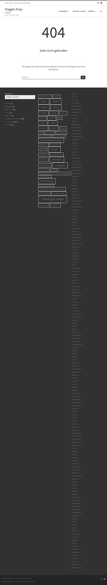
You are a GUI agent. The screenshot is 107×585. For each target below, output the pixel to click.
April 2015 (75, 387)
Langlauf (60, 165)
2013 (44, 107)
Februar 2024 (76, 158)
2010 (56, 96)
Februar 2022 (76, 228)
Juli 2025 (74, 115)
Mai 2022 (74, 219)
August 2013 (75, 445)
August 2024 (75, 140)
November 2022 (76, 201)
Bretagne (8, 107)
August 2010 (75, 540)
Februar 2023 (76, 195)
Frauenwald (57, 155)
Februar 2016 (76, 363)
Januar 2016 (75, 366)
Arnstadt (49, 133)
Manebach (44, 170)
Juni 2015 (74, 381)
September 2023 (77, 173)
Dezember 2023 (77, 164)
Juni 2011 (74, 522)
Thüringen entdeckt (12, 119)
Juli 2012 (74, 482)
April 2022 (75, 222)
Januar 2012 (75, 500)
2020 (59, 118)
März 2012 (75, 494)
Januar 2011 (75, 537)
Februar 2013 (76, 464)
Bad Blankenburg (45, 136)
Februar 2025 (76, 124)
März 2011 (75, 531)
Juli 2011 (74, 519)
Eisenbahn (55, 144)
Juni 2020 (74, 262)
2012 (56, 101)
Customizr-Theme (30, 581)
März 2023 (75, 192)
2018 (42, 118)
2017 (63, 113)
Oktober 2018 (76, 292)
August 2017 (75, 320)
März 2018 (75, 308)
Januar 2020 (75, 271)
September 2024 (77, 137)
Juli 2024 (74, 143)
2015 (43, 113)
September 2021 (77, 244)
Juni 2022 (74, 216)
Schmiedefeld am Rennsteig (52, 189)
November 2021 (76, 237)
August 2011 (75, 516)
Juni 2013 (74, 451)
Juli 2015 (74, 378)
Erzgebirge (43, 154)
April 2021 (75, 253)
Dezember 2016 (77, 335)
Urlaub (7, 125)
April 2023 (75, 189)
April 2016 (75, 360)
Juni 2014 (74, 415)
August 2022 (75, 210)
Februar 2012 (76, 497)
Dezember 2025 (77, 106)
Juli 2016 (74, 351)
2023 (43, 128)
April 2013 (75, 458)
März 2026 (75, 100)
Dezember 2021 (77, 234)
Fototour (8, 110)
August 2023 (75, 176)
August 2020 (75, 259)
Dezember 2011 (77, 503)
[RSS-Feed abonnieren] (98, 3)
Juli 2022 (74, 213)
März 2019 (75, 283)
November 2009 (76, 552)
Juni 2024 (74, 146)
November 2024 (76, 130)
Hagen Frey (10, 578)
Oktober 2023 (76, 170)
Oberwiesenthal (45, 176)
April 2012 (75, 491)
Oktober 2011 (76, 509)
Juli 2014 (74, 412)
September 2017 (77, 317)
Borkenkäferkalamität (51, 140)
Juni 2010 (74, 546)
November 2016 (76, 338)
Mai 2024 (74, 149)
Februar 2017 (76, 332)
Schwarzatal (58, 193)
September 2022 (77, 207)
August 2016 (75, 348)
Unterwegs (9, 122)
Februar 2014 (76, 427)
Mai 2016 (74, 357)
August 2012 (75, 479)
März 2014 (75, 424)
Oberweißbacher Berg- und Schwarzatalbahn (55, 173)
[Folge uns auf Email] (101, 3)
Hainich (43, 160)
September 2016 (77, 344)
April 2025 (75, 121)
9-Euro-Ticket (45, 96)
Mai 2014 (74, 418)
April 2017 (75, 326)
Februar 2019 (76, 286)
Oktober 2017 (76, 314)
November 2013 (76, 436)
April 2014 (75, 421)
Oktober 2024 (76, 134)
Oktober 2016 (76, 341)
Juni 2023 (74, 182)
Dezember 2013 (77, 433)
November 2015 (76, 369)
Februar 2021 (76, 256)
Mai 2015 (74, 384)
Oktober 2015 (76, 372)
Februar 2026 (76, 103)
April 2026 (75, 97)
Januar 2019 (75, 289)
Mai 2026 (74, 94)
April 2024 (75, 152)
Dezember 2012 (77, 470)
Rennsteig (47, 181)
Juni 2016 (74, 354)
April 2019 (75, 280)
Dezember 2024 (77, 127)
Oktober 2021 (76, 240)
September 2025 (77, 112)
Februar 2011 (76, 534)
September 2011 (77, 512)
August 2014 (75, 409)
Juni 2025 (74, 118)
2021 (42, 123)
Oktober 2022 (76, 204)
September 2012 (77, 476)
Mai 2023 (74, 186)
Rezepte (8, 116)
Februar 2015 (76, 393)
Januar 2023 (75, 198)
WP (12, 581)
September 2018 (77, 296)
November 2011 (76, 506)
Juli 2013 (74, 448)
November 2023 (76, 167)
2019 (51, 118)
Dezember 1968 (77, 568)
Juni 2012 (74, 485)
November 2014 (76, 399)
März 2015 (75, 390)
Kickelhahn (45, 165)
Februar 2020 (76, 268)
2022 (52, 123)
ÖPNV (55, 205)
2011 (44, 101)
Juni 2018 (74, 299)
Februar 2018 (76, 311)
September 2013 (77, 442)
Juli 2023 (74, 179)
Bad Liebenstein (59, 136)
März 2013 (75, 461)
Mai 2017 (74, 323)
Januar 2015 (75, 396)
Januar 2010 (75, 549)
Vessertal (43, 205)
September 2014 (77, 406)
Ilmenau (56, 159)
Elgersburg (43, 149)
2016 (54, 113)
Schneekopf (44, 193)
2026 (41, 132)
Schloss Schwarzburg (46, 185)
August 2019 (75, 274)
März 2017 (75, 329)
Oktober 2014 (76, 402)
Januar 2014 (75, 430)
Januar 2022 (75, 231)
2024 (53, 128)
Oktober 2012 (76, 473)
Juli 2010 (74, 543)
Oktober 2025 (76, 109)
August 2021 (75, 247)
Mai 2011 (74, 525)
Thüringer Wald (53, 199)
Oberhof (54, 170)
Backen (7, 103)
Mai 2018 (74, 302)
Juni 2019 (74, 277)
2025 (63, 128)
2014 (56, 107)
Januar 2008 (75, 558)
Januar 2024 (75, 161)
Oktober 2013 (76, 439)
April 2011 (75, 528)
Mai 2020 (74, 265)
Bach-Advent (61, 132)
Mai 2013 (74, 454)
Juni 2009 (74, 555)
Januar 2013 (75, 467)
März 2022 (75, 225)
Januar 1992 (75, 561)
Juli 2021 (74, 250)
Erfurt (54, 149)
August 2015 (75, 375)
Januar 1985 (75, 564)
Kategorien (9, 93)
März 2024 (75, 155)
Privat (7, 113)
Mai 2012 (74, 488)
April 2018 (75, 305)
